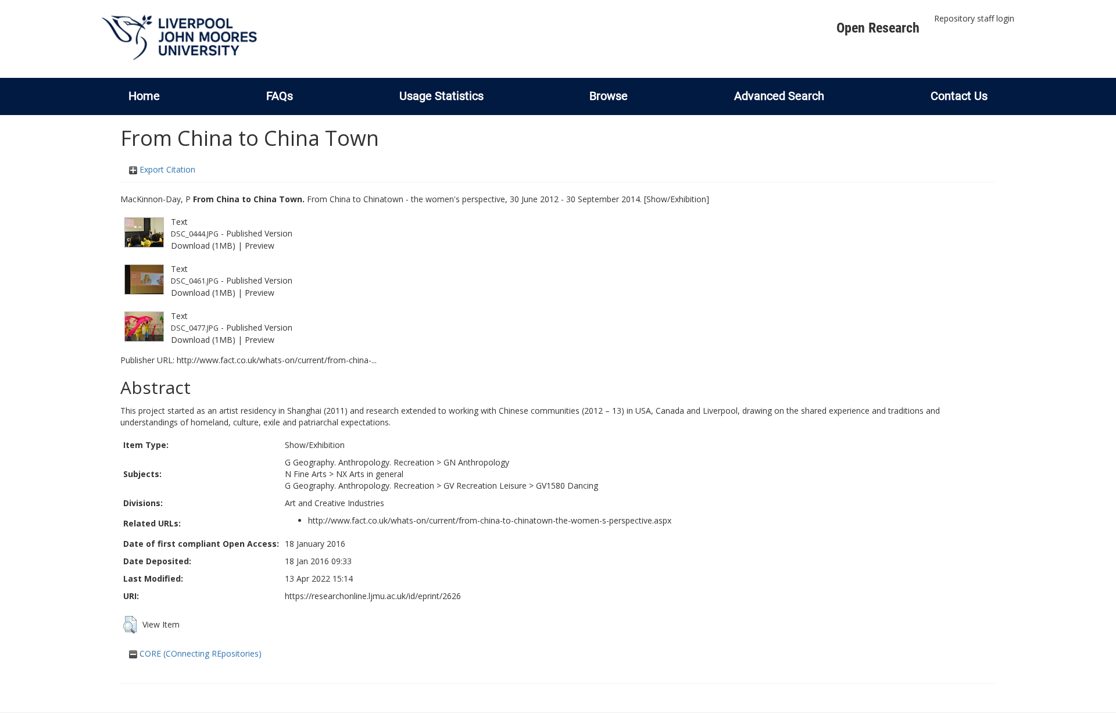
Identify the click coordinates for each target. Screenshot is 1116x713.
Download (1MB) (203, 245)
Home (144, 96)
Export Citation (166, 169)
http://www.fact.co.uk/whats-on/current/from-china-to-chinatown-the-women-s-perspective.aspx (489, 520)
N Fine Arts (306, 473)
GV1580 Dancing (567, 485)
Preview (259, 245)
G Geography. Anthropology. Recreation (359, 462)
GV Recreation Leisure (485, 485)
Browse (608, 96)
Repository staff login (974, 18)
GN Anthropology (476, 462)
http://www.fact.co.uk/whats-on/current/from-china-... (277, 360)
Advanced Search (779, 96)
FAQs (279, 96)
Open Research (878, 28)
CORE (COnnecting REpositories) (199, 653)
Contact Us (959, 96)
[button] (130, 624)
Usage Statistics (441, 96)
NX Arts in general (369, 473)
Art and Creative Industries (334, 502)
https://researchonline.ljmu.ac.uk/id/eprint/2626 (373, 595)
